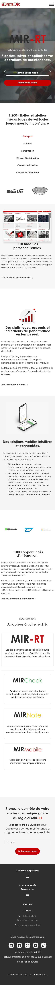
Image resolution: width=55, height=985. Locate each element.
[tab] (27, 136)
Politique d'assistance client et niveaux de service (27, 957)
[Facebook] (19, 945)
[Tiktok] (43, 945)
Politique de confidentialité (27, 952)
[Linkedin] (11, 945)
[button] (27, 876)
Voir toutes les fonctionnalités (16, 277)
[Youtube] (35, 945)
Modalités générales (27, 961)
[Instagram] (27, 945)
